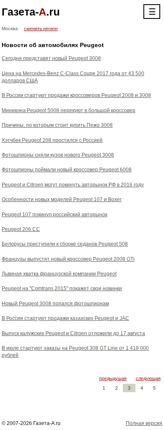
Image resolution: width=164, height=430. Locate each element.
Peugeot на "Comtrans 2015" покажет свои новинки (62, 288)
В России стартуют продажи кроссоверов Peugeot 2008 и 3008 (76, 95)
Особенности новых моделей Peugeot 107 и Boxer (62, 199)
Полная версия (144, 423)
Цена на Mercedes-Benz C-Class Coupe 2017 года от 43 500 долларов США (73, 77)
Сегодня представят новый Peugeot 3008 (51, 58)
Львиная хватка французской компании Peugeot (59, 274)
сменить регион (41, 28)
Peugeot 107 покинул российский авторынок (54, 215)
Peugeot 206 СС (21, 229)
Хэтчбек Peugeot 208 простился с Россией (52, 140)
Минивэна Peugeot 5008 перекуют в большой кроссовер (68, 110)
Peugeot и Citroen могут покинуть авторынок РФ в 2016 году (73, 185)
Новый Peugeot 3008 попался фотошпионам (55, 304)
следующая (148, 378)
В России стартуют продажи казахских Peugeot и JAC (65, 318)
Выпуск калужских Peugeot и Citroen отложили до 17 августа (73, 333)
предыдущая (113, 378)
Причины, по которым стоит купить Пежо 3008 (57, 125)
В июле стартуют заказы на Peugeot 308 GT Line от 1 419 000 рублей (75, 351)
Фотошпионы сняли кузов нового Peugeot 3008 (58, 155)
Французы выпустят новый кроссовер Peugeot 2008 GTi (68, 259)
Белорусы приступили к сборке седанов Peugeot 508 (65, 244)
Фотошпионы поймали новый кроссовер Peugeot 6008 (67, 170)
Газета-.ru (31, 12)
